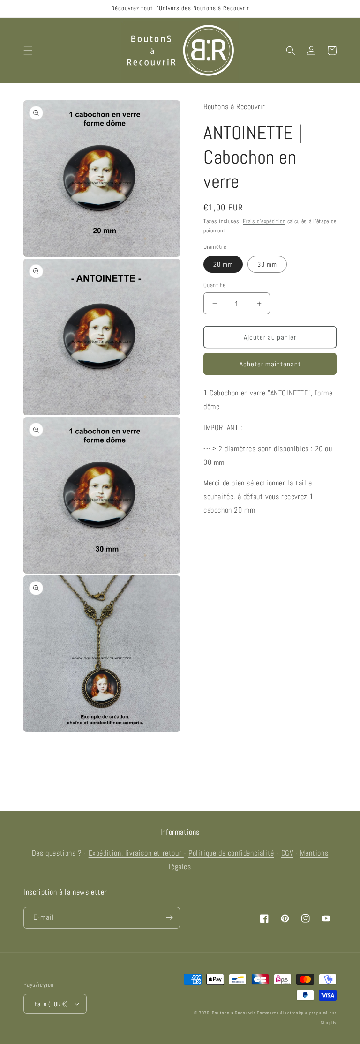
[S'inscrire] (169, 918)
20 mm (223, 264)
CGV (287, 853)
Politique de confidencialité (231, 853)
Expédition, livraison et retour (136, 853)
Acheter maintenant (270, 363)
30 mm (267, 264)
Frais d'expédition (264, 221)
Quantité (214, 285)
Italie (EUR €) (50, 1004)
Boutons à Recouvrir (233, 1013)
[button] (28, 50)
